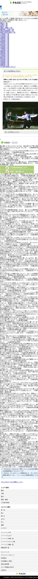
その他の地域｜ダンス (8, 66)
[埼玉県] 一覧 (4, 35)
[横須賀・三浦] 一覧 (7, 29)
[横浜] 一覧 (4, 23)
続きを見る (15, 99)
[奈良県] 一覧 (4, 54)
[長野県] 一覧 (4, 38)
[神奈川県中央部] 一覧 (7, 32)
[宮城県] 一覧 (4, 48)
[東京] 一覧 (4, 26)
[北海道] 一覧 (4, 40)
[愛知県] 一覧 (4, 51)
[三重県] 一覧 (4, 49)
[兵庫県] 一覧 (4, 56)
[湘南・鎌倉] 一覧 (6, 28)
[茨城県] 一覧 (4, 62)
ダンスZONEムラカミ (12, 71)
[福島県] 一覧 (4, 65)
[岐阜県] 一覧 (4, 57)
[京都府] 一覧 (4, 46)
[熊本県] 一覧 (4, 59)
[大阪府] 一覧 (4, 43)
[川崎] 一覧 (4, 24)
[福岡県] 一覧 (4, 52)
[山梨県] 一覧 (4, 37)
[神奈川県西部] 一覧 (7, 31)
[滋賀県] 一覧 (4, 63)
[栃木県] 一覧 (4, 45)
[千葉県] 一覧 (4, 34)
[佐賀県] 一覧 (4, 60)
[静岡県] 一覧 (4, 42)
